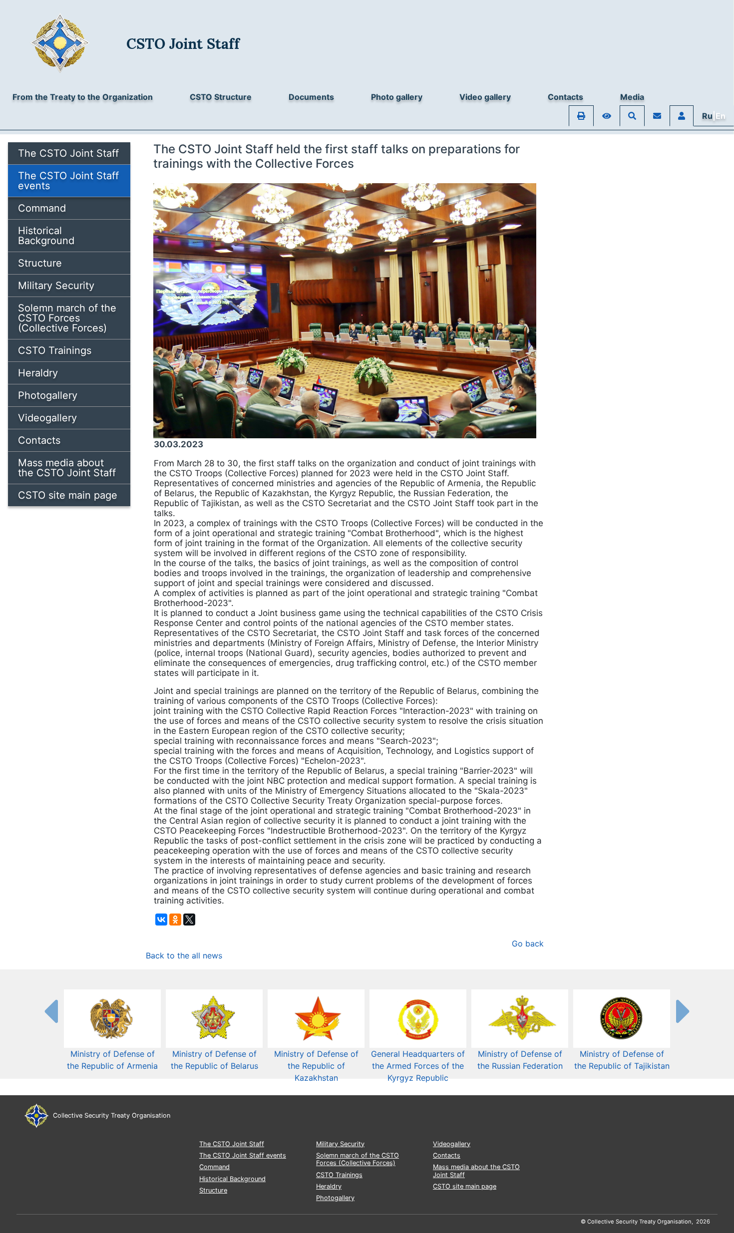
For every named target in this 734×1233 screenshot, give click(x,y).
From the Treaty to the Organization (82, 97)
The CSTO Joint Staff (68, 153)
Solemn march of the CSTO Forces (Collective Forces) (67, 318)
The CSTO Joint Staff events (68, 181)
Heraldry (38, 373)
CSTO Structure (221, 97)
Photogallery (47, 395)
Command (42, 208)
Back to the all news (184, 955)
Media (632, 97)
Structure (40, 263)
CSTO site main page (67, 495)
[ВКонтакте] (161, 919)
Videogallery (47, 418)
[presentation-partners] (50, 1011)
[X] (189, 919)
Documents (311, 97)
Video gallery (485, 97)
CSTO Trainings (54, 350)
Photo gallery (396, 97)
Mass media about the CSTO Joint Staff (67, 468)
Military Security (56, 286)
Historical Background (46, 236)
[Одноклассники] (175, 919)
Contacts (565, 97)
